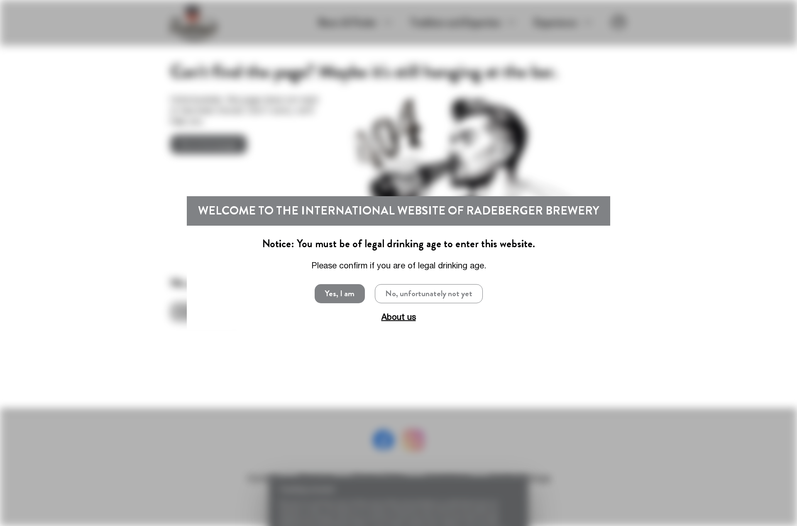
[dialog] (398, 262)
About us (398, 316)
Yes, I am (339, 293)
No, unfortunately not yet (428, 293)
